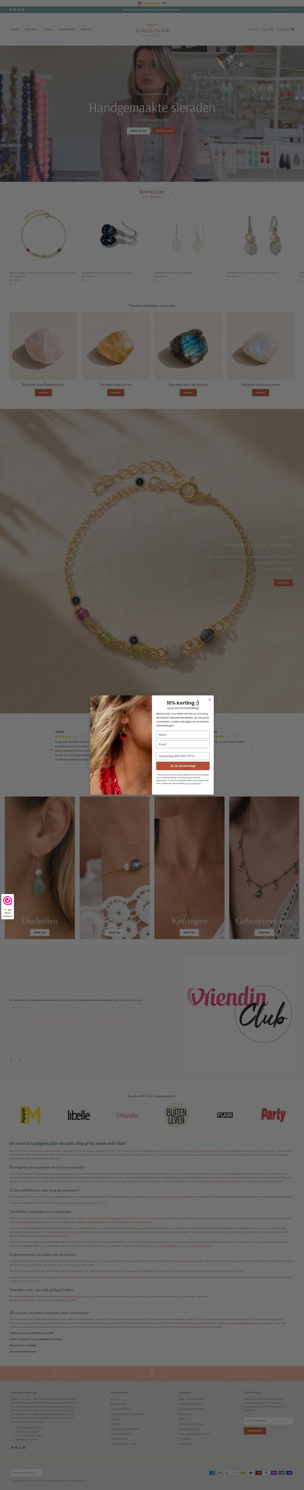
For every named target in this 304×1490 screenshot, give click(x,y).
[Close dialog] (209, 699)
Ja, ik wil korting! (183, 766)
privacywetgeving (192, 783)
